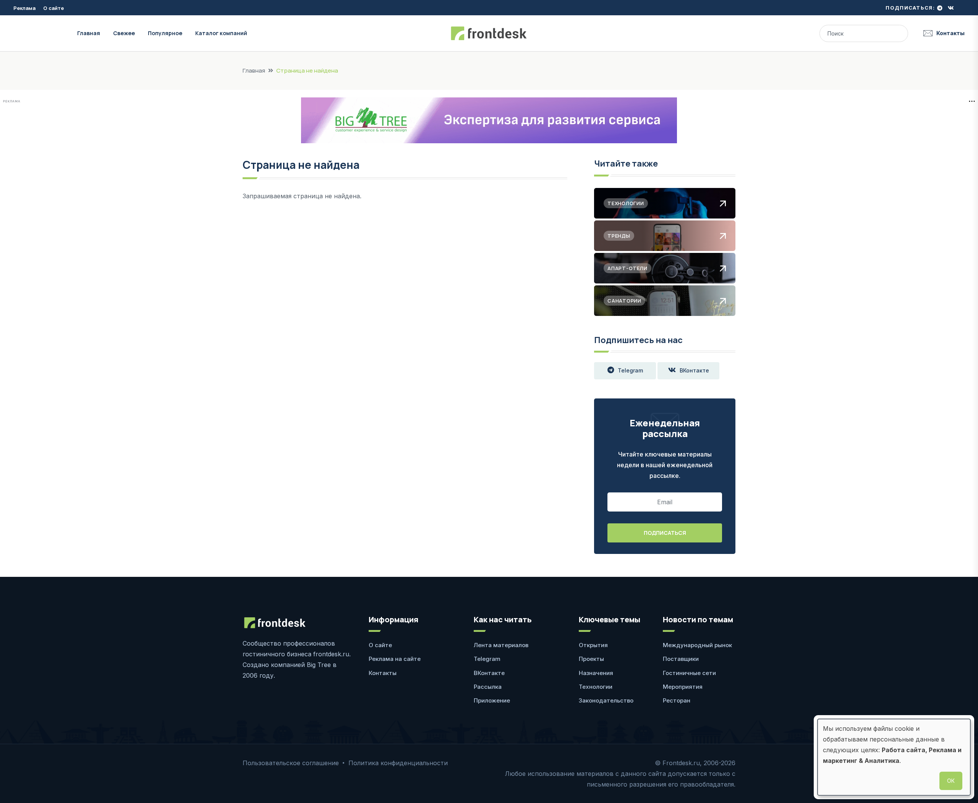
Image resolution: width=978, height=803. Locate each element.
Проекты (591, 658)
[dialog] (894, 757)
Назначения (596, 673)
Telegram (630, 370)
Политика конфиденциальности (398, 763)
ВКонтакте (694, 370)
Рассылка (488, 686)
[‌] (939, 8)
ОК (951, 780)
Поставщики (681, 658)
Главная (88, 33)
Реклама (24, 8)
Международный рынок (697, 645)
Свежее (124, 33)
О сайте (53, 8)
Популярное (165, 33)
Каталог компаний (221, 33)
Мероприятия (683, 686)
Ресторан (676, 700)
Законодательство (606, 700)
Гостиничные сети (689, 673)
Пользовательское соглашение (291, 763)
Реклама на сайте (395, 658)
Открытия (593, 645)
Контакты (950, 33)
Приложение (492, 700)
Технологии (595, 686)
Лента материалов (501, 645)
